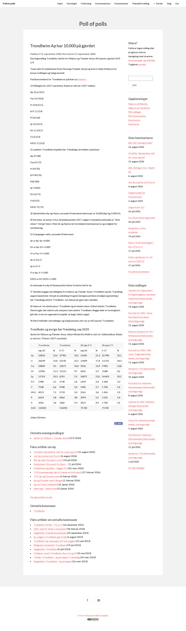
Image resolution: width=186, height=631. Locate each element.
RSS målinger (134, 112)
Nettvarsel (133, 124)
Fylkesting (86, 3)
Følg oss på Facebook (139, 107)
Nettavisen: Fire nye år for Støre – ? (51, 464)
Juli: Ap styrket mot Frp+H (47, 456)
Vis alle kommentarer (139, 271)
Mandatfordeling (140, 3)
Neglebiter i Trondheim (45, 549)
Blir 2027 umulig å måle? (140, 142)
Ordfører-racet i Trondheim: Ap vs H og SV (55, 553)
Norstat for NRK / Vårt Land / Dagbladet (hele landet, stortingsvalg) (139, 354)
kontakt (142, 64)
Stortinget (72, 3)
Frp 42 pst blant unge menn (141, 217)
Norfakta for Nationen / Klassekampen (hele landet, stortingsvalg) (141, 387)
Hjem (60, 3)
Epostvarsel (134, 120)
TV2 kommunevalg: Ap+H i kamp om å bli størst (58, 472)
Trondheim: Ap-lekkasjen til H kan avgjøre (55, 541)
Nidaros (82, 79)
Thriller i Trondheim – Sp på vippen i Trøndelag (57, 557)
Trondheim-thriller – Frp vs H (48, 524)
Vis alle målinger (136, 468)
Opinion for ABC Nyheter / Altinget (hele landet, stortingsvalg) (141, 405)
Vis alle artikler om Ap (41, 497)
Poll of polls (9, 3)
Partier (159, 3)
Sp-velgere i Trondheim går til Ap (50, 537)
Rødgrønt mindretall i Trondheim (50, 545)
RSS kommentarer (137, 116)
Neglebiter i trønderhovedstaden (50, 532)
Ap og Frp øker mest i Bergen (48, 480)
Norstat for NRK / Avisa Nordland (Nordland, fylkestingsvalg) (140, 317)
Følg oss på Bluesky (138, 103)
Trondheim (39, 510)
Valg (169, 3)
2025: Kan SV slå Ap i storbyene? (50, 528)
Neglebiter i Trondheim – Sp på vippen (53, 561)
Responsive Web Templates (97, 615)
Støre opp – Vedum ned (45, 488)
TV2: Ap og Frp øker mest (47, 476)
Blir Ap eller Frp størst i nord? (48, 460)
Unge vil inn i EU (136, 207)
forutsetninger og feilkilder (141, 60)
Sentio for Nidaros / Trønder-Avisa (51, 438)
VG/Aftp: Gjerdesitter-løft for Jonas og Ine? (56, 452)
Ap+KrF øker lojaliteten (45, 484)
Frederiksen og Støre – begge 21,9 (51, 468)
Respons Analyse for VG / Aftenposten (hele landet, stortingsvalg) (141, 335)
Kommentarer (121, 3)
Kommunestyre (102, 3)
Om (177, 3)
